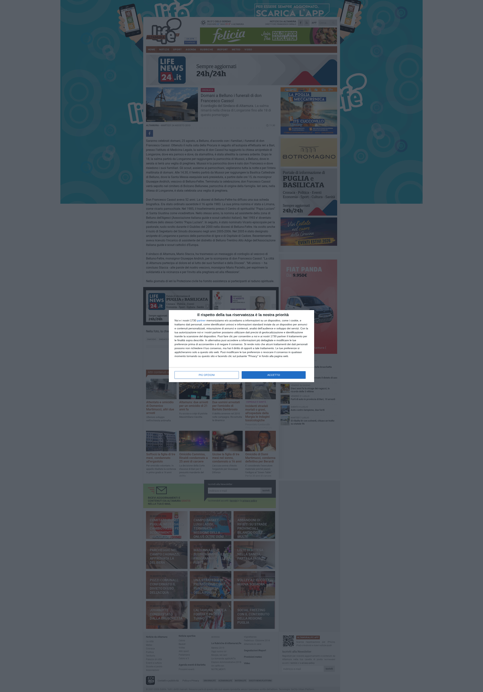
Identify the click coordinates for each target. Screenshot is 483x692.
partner (201, 320)
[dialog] (241, 346)
